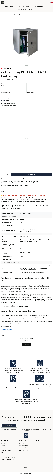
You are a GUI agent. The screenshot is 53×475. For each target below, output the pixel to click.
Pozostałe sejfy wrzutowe (8, 329)
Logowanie (21, 443)
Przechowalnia (22, 448)
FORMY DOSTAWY (6, 450)
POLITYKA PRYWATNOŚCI (8, 459)
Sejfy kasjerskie (6, 330)
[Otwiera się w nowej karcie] (26, 435)
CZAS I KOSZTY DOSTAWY (8, 448)
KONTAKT (3, 443)
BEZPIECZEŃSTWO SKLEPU (8, 457)
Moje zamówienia (23, 445)
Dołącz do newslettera (9, 425)
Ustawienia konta (23, 450)
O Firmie (3, 445)
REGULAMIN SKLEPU (6, 455)
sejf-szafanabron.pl (7, 14)
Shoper (27, 467)
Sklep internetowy (25, 473)
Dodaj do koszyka (31, 174)
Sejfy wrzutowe (21, 14)
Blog (2, 452)
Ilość (2, 171)
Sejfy (14, 14)
